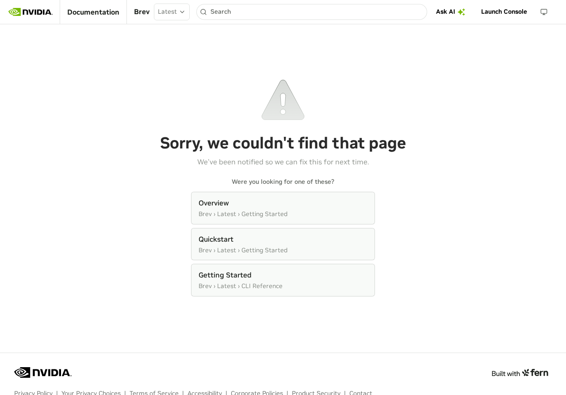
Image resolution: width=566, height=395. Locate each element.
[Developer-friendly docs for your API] (520, 372)
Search (220, 11)
